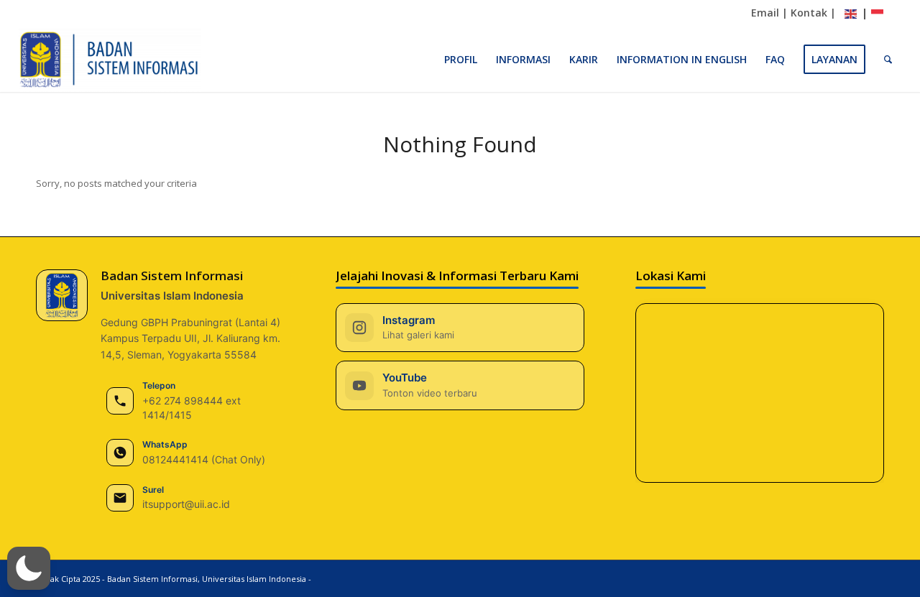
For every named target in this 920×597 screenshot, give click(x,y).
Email (765, 12)
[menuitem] (461, 59)
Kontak (809, 12)
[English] (851, 14)
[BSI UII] (110, 59)
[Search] (888, 59)
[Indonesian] (877, 14)
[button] (28, 568)
